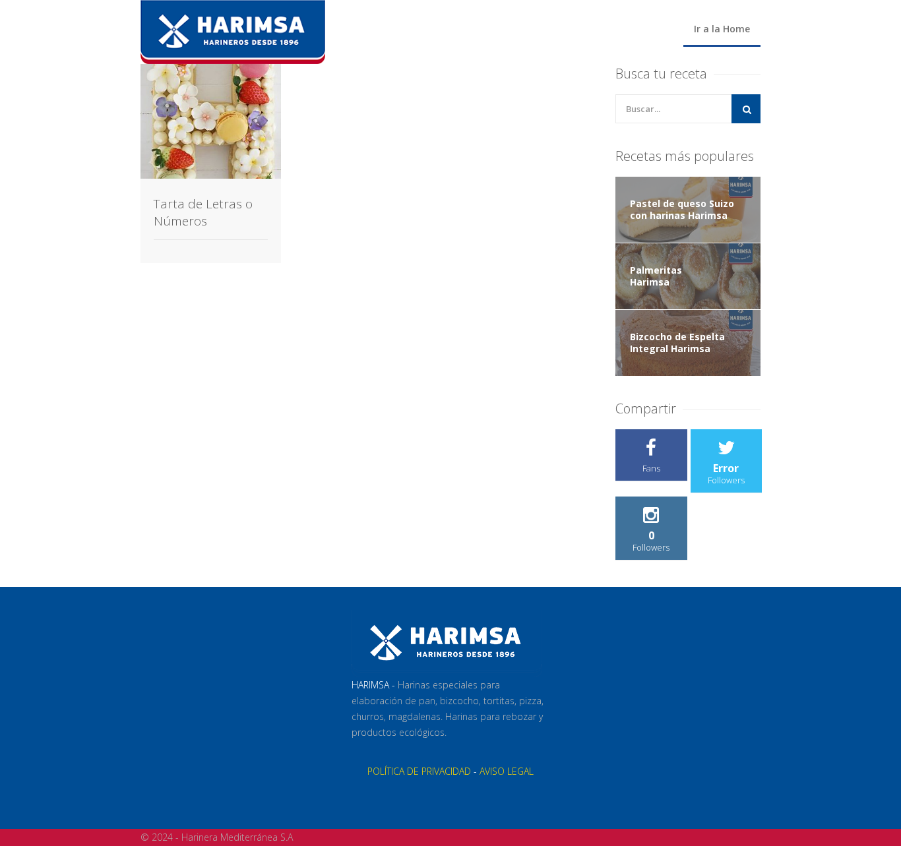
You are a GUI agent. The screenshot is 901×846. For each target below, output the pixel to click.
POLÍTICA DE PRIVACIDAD (419, 771)
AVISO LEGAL (507, 771)
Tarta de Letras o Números (203, 212)
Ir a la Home (722, 28)
